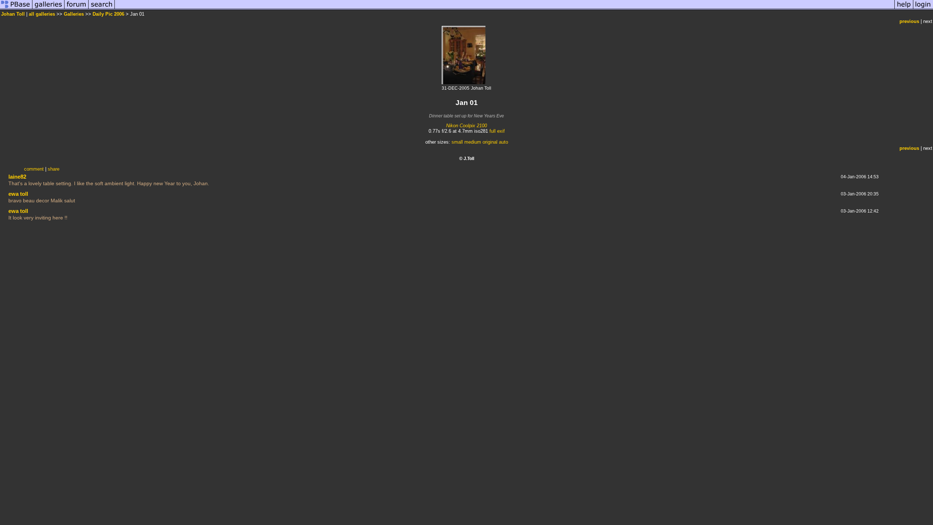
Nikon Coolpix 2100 (466, 125)
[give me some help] (903, 8)
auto (503, 142)
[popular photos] (504, 8)
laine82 (17, 177)
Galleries (74, 14)
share (53, 169)
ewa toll (18, 194)
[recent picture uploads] (48, 8)
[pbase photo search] (102, 8)
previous (909, 21)
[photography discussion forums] (77, 8)
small (457, 142)
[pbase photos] (16, 8)
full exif (497, 131)
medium (472, 142)
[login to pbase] (923, 8)
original (490, 142)
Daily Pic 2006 (108, 14)
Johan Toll (13, 14)
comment (34, 169)
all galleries (42, 14)
